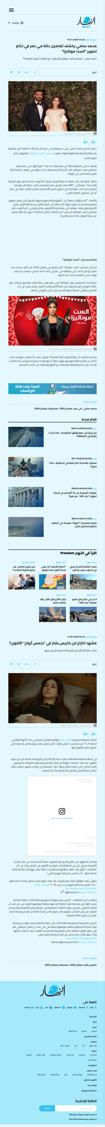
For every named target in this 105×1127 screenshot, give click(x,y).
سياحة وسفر (54, 1074)
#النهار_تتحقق (90, 1080)
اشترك (47, 1108)
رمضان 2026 (66, 408)
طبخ (65, 1074)
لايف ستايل (92, 1070)
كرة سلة (82, 1054)
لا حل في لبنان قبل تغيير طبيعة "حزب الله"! (84, 601)
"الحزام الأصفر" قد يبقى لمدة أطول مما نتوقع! (53, 568)
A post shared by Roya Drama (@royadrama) (62, 851)
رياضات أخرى (92, 1060)
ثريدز (37, 1007)
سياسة (94, 1031)
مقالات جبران (64, 1045)
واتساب (27, 1007)
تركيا (94, 428)
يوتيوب (70, 1007)
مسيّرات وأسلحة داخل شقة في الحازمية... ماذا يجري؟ (73, 464)
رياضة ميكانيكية (55, 1054)
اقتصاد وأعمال (28, 562)
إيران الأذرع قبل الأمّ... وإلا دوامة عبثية (53, 601)
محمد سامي (90, 408)
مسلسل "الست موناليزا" (42, 153)
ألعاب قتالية (41, 1054)
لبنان (94, 458)
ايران (95, 1022)
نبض (46, 1007)
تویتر (91, 1007)
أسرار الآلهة (73, 1031)
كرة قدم (93, 1054)
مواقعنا (15, 23)
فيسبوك (81, 1007)
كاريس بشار (66, 739)
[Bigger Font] (85, 142)
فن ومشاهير (91, 40)
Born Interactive (75, 1119)
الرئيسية (93, 1016)
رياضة (94, 1051)
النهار (94, 72)
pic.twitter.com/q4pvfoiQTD (82, 938)
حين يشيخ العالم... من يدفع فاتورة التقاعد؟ (24, 568)
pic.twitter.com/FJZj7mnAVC (81, 888)
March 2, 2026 (85, 892)
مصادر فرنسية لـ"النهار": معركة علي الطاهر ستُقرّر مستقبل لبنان (74, 524)
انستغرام (57, 1007)
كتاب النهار (92, 562)
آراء (83, 1045)
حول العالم (41, 1074)
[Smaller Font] (93, 142)
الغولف (29, 1054)
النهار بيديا (92, 1085)
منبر (75, 1045)
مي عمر (78, 408)
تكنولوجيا (92, 1065)
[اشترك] (52, 388)
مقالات (94, 1041)
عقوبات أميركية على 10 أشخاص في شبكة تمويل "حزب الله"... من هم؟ (75, 494)
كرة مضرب (70, 1054)
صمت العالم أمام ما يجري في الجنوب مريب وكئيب (83, 568)
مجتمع (84, 1031)
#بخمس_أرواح (42, 884)
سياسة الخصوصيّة (89, 1090)
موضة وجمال (77, 1074)
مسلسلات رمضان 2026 (46, 408)
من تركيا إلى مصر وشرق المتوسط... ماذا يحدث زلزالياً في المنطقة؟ (73, 434)
